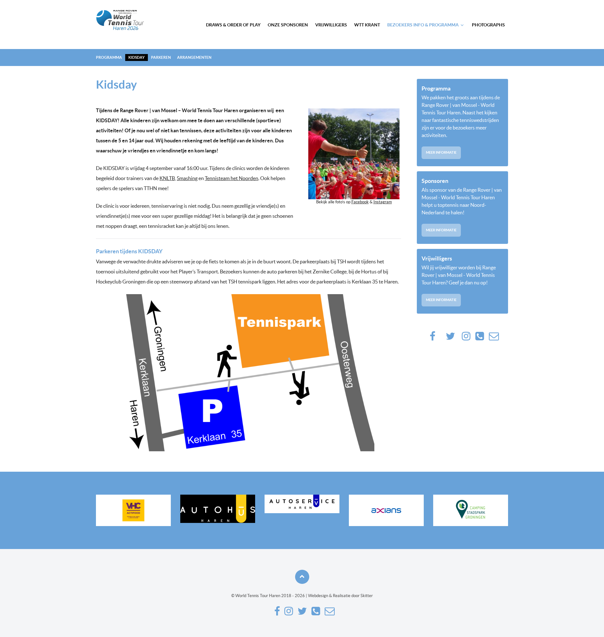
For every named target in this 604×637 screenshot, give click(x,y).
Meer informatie (441, 152)
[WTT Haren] (120, 20)
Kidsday (136, 57)
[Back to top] (302, 577)
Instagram (382, 202)
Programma (109, 57)
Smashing (187, 178)
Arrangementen (194, 57)
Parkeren (161, 57)
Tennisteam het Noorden (231, 178)
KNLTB (167, 178)
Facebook (360, 202)
